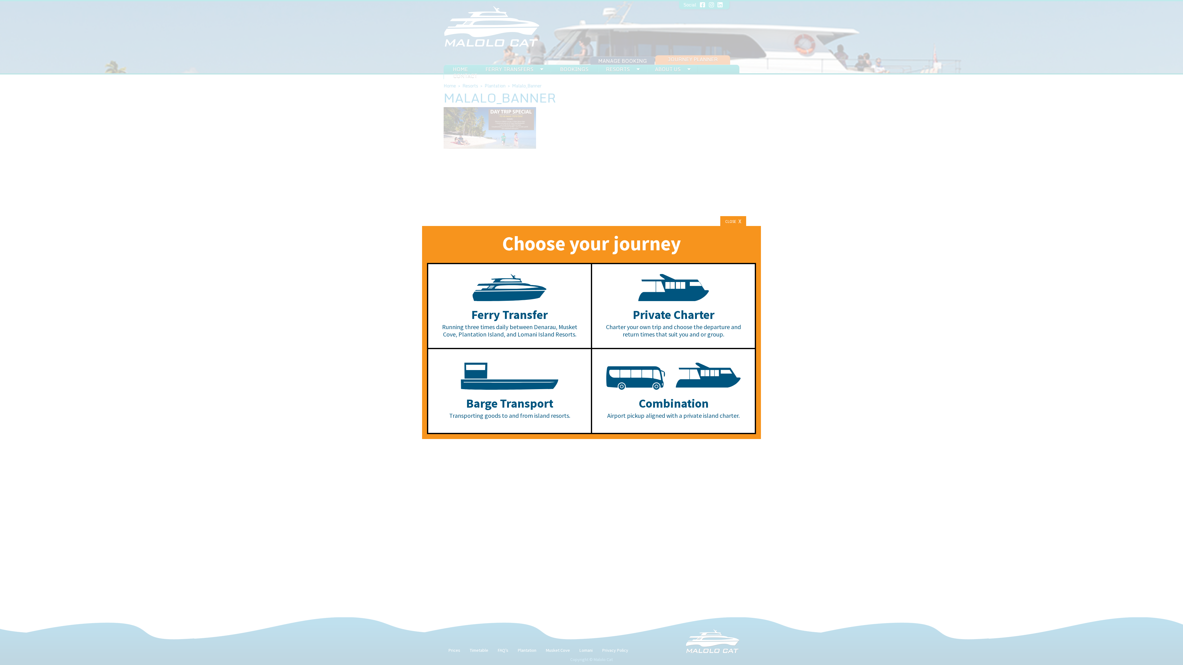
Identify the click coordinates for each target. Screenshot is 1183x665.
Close (733, 221)
